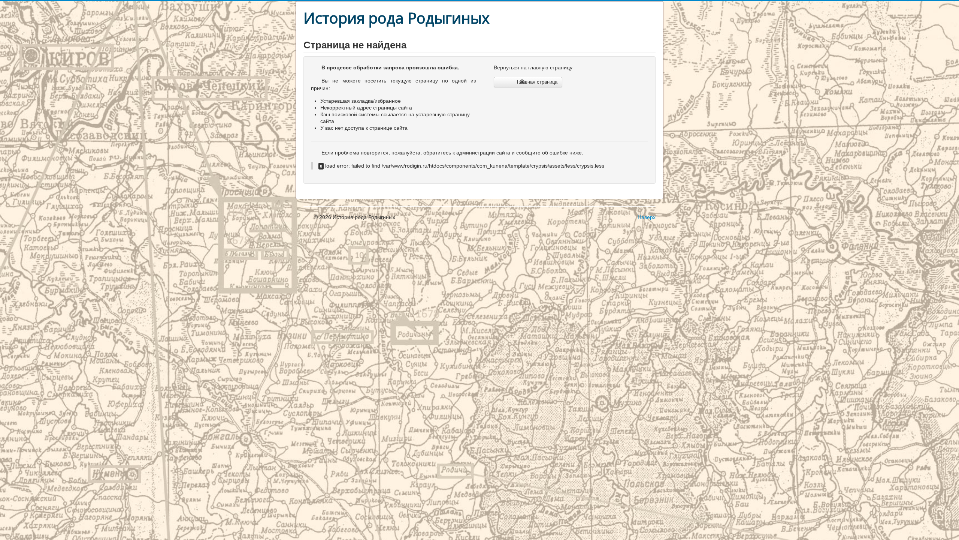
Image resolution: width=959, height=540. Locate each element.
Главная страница (536, 82)
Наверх (647, 217)
